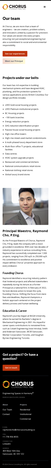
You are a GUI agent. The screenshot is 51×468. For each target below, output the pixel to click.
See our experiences (15, 53)
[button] (44, 7)
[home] (14, 7)
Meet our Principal (14, 61)
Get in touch (11, 367)
